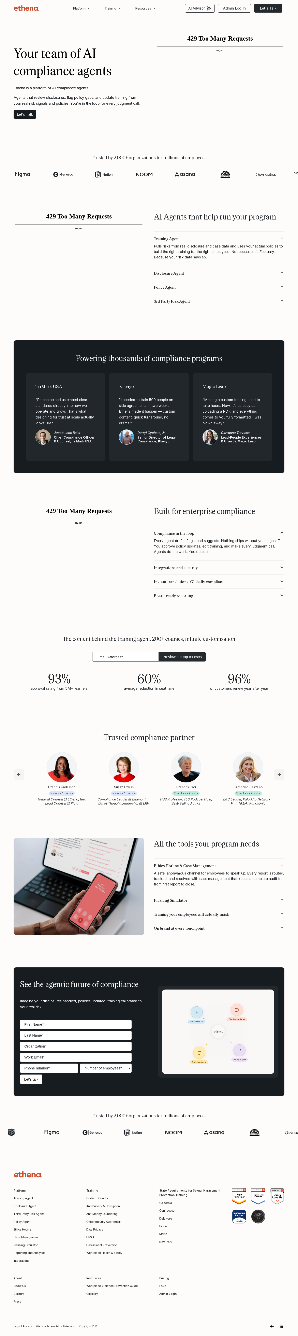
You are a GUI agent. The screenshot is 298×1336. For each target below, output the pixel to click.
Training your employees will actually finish (191, 914)
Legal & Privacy (23, 1326)
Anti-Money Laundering (102, 1214)
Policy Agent (165, 287)
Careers (19, 1293)
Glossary (92, 1293)
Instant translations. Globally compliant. (189, 581)
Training (92, 1190)
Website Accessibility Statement (55, 1326)
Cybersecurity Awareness (103, 1221)
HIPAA (90, 1237)
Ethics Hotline (22, 1229)
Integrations (21, 1260)
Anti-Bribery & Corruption (103, 1206)
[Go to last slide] (19, 774)
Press (17, 1301)
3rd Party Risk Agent (172, 301)
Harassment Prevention (101, 1245)
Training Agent (167, 238)
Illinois (163, 1226)
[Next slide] (279, 774)
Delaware (165, 1218)
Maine (163, 1234)
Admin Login (168, 1293)
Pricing (164, 1278)
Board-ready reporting (173, 595)
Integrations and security (176, 567)
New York (165, 1241)
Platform (79, 8)
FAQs (162, 1286)
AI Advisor (196, 8)
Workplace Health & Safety (104, 1252)
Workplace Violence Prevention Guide (112, 1286)
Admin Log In (234, 8)
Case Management (26, 1237)
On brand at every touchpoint (179, 928)
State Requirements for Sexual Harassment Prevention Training (189, 1193)
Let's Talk (268, 8)
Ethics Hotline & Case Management (185, 865)
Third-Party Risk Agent (29, 1214)
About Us (20, 1286)
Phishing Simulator (170, 900)
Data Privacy (94, 1229)
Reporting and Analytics (29, 1252)
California (165, 1203)
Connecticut (167, 1210)
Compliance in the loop (174, 533)
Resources (143, 8)
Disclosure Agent (169, 273)
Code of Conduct (98, 1198)
